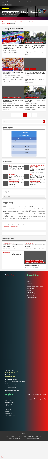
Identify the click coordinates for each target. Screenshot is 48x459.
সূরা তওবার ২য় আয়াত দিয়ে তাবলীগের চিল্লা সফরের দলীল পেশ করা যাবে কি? (35, 46)
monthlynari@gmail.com (12, 390)
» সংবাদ (7, 411)
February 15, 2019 (29, 77)
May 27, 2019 (5, 75)
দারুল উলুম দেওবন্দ (27, 213)
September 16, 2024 (13, 186)
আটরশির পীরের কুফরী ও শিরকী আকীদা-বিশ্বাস (16, 183)
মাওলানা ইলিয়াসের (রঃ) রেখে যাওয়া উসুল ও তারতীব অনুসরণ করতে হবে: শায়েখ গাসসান (35, 74)
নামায (40, 214)
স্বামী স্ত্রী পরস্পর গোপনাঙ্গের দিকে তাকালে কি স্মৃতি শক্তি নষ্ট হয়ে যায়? (13, 245)
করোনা (44, 206)
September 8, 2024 (34, 186)
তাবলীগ (7, 214)
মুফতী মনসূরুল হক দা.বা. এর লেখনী (39, 262)
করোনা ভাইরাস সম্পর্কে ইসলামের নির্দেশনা (38, 208)
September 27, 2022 (29, 248)
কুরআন (5, 211)
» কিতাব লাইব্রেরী (30, 296)
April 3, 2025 (11, 169)
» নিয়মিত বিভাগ (8, 400)
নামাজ (38, 213)
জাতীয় (10, 40)
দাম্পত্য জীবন (20, 214)
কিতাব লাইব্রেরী (33, 1)
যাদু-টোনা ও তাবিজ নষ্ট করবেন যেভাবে (16, 176)
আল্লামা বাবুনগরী (23, 206)
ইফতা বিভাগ (10, 165)
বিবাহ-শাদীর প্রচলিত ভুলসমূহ (32, 265)
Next (34, 115)
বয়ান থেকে (14, 40)
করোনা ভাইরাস (12, 208)
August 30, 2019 (28, 48)
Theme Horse (17, 438)
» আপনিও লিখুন (30, 288)
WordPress (36, 438)
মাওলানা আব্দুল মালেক (6, 42)
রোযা (7, 218)
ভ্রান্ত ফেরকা (10, 181)
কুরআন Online (39, 1)
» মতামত (28, 285)
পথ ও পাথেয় (32, 260)
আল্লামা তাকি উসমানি (17, 206)
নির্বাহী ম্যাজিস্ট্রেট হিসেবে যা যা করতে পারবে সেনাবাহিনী (37, 176)
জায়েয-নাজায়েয (32, 181)
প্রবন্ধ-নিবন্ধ (4, 69)
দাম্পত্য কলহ (15, 213)
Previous (15, 115)
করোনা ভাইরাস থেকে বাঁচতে (25, 208)
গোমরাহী (28, 211)
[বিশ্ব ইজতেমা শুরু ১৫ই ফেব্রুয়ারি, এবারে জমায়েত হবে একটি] (13, 92)
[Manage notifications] (2, 457)
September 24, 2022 (7, 255)
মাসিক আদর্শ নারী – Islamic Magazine (21, 12)
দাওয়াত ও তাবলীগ (6, 40)
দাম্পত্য (11, 213)
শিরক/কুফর (17, 181)
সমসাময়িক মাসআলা (12, 218)
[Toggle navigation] (3, 18)
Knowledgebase (27, 1)
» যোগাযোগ (29, 283)
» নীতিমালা (29, 281)
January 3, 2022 (28, 267)
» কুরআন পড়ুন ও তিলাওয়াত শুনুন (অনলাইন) (36, 399)
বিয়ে (27, 216)
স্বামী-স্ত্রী (28, 218)
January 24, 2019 (6, 103)
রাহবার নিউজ (14, 1)
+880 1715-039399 (11, 388)
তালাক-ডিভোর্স (32, 165)
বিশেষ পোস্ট (19, 97)
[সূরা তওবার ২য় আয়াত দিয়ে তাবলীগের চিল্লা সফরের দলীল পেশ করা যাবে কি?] (35, 37)
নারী (44, 214)
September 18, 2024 (34, 179)
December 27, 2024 (12, 179)
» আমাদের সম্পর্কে (30, 294)
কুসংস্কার (23, 211)
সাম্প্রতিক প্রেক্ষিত (37, 181)
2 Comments (17, 75)
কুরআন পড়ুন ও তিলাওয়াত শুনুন (11, 227)
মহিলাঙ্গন (31, 262)
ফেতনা (24, 216)
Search (44, 121)
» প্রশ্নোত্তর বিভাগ (30, 292)
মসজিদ (34, 216)
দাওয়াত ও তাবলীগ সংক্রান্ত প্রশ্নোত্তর (37, 42)
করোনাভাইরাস (18, 208)
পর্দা (9, 216)
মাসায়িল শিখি (36, 166)
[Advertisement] (24, 449)
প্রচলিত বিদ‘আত (16, 216)
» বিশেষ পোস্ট (8, 408)
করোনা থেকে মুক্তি (5, 208)
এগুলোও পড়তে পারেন (8, 239)
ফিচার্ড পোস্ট (16, 69)
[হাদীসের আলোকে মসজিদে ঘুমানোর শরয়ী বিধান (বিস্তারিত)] (13, 64)
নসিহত (35, 213)
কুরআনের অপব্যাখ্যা (16, 211)
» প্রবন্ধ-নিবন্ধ (8, 409)
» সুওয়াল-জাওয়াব (9, 404)
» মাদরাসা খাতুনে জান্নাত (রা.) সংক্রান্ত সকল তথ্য (13, 224)
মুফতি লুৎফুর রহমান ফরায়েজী (40, 216)
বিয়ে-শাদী (13, 243)
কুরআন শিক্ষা (10, 211)
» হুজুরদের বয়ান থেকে (10, 415)
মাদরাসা (45, 1)
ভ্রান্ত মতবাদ (30, 216)
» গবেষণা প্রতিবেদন (9, 402)
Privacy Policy (19, 1)
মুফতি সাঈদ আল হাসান (37, 77)
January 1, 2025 (33, 172)
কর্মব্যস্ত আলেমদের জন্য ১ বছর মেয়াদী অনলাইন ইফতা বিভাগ (16, 167)
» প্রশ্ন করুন (28, 290)
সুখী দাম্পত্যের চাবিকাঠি (21, 218)
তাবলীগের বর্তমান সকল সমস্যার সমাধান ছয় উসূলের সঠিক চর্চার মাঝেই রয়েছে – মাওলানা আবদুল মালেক (13, 47)
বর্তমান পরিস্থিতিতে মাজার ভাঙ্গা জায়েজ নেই (37, 183)
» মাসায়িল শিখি (8, 413)
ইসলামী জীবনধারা (37, 165)
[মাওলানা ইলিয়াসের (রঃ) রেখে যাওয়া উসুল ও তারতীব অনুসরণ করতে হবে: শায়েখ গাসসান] (35, 64)
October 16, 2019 (6, 50)
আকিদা (4, 207)
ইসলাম (31, 207)
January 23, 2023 (6, 248)
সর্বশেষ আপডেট (7, 162)
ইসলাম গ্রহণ (36, 207)
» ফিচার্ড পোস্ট (8, 406)
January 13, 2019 (28, 103)
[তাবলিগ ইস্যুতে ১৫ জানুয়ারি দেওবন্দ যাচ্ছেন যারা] (35, 92)
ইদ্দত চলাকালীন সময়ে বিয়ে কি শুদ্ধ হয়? (12, 254)
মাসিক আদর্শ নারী (13, 50)
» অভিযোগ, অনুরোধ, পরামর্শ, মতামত (34, 286)
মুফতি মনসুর (4, 218)
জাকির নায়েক (34, 211)
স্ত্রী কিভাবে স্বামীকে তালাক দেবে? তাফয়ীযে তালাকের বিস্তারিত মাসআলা (37, 169)
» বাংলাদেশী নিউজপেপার (32, 297)
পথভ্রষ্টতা (5, 216)
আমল (9, 174)
